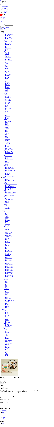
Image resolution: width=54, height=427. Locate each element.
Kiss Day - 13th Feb (8, 235)
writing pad (6, 335)
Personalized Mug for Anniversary (10, 186)
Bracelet (6, 129)
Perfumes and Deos (8, 135)
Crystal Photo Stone (8, 299)
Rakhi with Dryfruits (8, 36)
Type (4, 40)
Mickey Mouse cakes (8, 95)
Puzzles (6, 286)
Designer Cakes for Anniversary (9, 180)
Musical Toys (7, 346)
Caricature (6, 281)
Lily (5, 64)
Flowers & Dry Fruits (8, 79)
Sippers (6, 112)
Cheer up (6, 218)
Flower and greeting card (8, 258)
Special (5, 55)
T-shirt (6, 353)
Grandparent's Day (7, 229)
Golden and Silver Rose (8, 108)
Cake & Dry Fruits (7, 102)
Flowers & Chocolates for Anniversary (10, 192)
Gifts (4, 155)
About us (3, 418)
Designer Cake (7, 87)
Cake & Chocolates (8, 100)
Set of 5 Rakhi (7, 54)
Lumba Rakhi (7, 50)
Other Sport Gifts (7, 341)
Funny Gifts (7, 162)
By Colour (5, 69)
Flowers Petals (7, 67)
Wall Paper (6, 308)
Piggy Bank (7, 297)
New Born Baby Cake (8, 97)
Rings (6, 136)
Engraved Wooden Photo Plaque (9, 300)
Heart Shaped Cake (8, 83)
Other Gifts (5, 204)
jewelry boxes (7, 132)
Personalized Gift (6, 183)
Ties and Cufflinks (7, 142)
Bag (5, 349)
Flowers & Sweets (7, 78)
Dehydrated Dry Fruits (8, 117)
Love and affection (7, 220)
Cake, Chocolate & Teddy (8, 265)
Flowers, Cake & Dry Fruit (9, 267)
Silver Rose (6, 111)
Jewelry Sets (7, 133)
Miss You (6, 221)
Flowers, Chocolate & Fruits (9, 272)
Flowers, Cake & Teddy (8, 269)
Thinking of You (7, 225)
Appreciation (7, 217)
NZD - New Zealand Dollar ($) (6, 9)
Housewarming (7, 321)
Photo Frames (7, 197)
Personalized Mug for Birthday (9, 167)
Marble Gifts (7, 164)
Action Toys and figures (8, 343)
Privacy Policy (4, 410)
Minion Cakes (7, 96)
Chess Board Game (8, 339)
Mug (6, 285)
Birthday (6, 319)
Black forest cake (7, 85)
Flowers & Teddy (7, 173)
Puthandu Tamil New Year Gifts (9, 251)
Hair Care (6, 131)
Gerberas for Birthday (8, 148)
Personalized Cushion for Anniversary (10, 187)
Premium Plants (7, 317)
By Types (5, 310)
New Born (6, 214)
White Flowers (7, 72)
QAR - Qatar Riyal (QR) (5, 8)
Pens (6, 295)
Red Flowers (7, 71)
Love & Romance (7, 322)
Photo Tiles (6, 303)
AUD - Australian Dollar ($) (6, 10)
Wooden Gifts (7, 125)
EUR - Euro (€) (9, 3)
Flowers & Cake (7, 75)
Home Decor (7, 206)
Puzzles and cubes (7, 347)
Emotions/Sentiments (6, 216)
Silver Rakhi (7, 49)
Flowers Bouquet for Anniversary (9, 191)
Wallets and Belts (7, 143)
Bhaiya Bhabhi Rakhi (8, 57)
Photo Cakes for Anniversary (9, 179)
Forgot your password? (6, 27)
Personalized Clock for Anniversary (10, 185)
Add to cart (2, 383)
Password (1, 27)
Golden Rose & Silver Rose (9, 159)
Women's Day (7, 230)
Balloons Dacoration (8, 121)
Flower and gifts (7, 257)
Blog (2, 419)
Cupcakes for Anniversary (8, 182)
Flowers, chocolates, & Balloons (9, 274)
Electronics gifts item (8, 298)
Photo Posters (7, 306)
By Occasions (5, 318)
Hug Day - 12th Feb (8, 234)
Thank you (6, 222)
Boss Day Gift (7, 227)
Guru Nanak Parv (7, 242)
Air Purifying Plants (8, 126)
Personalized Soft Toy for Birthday (10, 169)
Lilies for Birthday (7, 146)
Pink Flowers (7, 70)
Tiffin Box (6, 334)
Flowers (3, 61)
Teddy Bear (7, 114)
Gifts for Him (7, 127)
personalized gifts (4, 278)
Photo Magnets (7, 302)
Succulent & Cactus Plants (8, 315)
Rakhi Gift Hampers (8, 59)
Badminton (6, 336)
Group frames (7, 301)
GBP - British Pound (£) (15, 3)
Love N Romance (7, 224)
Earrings (6, 130)
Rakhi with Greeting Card (8, 38)
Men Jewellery (7, 140)
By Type (5, 62)
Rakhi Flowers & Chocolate (9, 33)
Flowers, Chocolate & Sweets (9, 273)
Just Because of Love (8, 223)
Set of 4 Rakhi (7, 53)
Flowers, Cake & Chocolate (9, 266)
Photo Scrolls (7, 307)
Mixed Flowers (7, 65)
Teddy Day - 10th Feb (8, 233)
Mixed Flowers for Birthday (9, 149)
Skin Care (6, 137)
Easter (6, 240)
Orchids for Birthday (8, 147)
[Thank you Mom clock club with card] (9, 375)
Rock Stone (7, 304)
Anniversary (3, 177)
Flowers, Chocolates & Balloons (9, 176)
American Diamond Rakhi (8, 41)
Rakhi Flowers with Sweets (9, 34)
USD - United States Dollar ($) (6, 11)
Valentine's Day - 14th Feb (8, 236)
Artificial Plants (7, 120)
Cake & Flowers (7, 99)
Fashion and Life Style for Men (8, 138)
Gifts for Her (7, 128)
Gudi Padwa (7, 249)
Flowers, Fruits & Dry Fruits (9, 276)
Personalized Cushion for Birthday (10, 168)
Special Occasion (6, 226)
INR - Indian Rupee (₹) (5, 6)
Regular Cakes (7, 82)
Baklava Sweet (7, 118)
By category (5, 119)
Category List (4, 423)
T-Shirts (6, 288)
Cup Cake (6, 89)
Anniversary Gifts (7, 208)
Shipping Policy (4, 412)
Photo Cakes (7, 84)
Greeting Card (7, 290)
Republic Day (7, 247)
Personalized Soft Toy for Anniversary (10, 188)
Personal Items (6, 279)
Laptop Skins (7, 292)
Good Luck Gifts (7, 116)
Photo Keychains (7, 296)
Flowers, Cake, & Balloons (9, 270)
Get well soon (7, 219)
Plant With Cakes (7, 324)
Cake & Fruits (7, 103)
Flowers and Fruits (7, 261)
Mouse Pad (6, 293)
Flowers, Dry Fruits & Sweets (9, 275)
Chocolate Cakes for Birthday (9, 153)
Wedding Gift (7, 215)
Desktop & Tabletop (6, 289)
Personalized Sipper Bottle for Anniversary (11, 189)
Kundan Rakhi (7, 46)
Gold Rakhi (7, 45)
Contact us (3, 417)
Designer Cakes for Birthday (9, 152)
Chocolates (6, 105)
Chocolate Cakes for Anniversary (9, 181)
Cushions (6, 106)
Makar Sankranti (7, 245)
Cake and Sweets (7, 255)
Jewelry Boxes (7, 207)
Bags (6, 329)
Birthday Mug (7, 160)
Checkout (1, 20)
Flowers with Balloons (8, 263)
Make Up (6, 134)
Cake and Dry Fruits (8, 254)
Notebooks (6, 294)
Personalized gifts (6, 165)
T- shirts (6, 333)
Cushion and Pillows (8, 283)
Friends (6, 213)
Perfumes (6, 158)
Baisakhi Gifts (7, 250)
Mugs (6, 109)
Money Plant (7, 316)
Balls (6, 337)
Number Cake (7, 90)
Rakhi (3, 32)
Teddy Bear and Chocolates (9, 264)
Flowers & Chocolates (8, 172)
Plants (3, 309)
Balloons (6, 115)
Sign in (1, 29)
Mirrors (6, 284)
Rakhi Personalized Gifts (8, 60)
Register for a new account (3, 28)
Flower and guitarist (8, 74)
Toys (4, 342)
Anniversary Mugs (7, 200)
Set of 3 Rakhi (7, 52)
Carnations (6, 63)
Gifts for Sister (7, 58)
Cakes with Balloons (8, 256)
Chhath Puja (7, 238)
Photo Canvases (7, 305)
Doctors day (7, 228)
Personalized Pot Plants (8, 325)
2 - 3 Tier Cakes (7, 88)
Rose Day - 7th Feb (8, 231)
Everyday (5, 211)
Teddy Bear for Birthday (8, 156)
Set (4, 51)
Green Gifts (7, 202)
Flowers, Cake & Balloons (8, 194)
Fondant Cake (7, 86)
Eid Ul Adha (7, 241)
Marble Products (7, 123)
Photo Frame (7, 157)
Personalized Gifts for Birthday (9, 166)
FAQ (2, 416)
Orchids (6, 66)
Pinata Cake (7, 92)
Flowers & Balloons (8, 77)
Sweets (6, 113)
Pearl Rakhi (7, 47)
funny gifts (6, 122)
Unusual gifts (7, 124)
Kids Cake (5, 93)
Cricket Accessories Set (8, 340)
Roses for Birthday (7, 145)
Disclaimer (3, 413)
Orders (3, 22)
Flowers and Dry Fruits (8, 260)
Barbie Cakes (7, 94)
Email (1, 26)
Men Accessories (7, 139)
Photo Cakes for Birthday (8, 151)
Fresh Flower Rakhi (8, 44)
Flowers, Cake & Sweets (8, 268)
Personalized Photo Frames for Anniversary (11, 184)
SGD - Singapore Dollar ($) (5, 7)
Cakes (3, 80)
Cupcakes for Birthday (8, 154)
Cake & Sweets (7, 101)
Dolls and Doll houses (8, 344)
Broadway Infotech (23, 424)
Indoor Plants (7, 313)
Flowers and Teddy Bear (8, 262)
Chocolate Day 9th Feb (8, 232)
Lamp (6, 291)
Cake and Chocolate (8, 253)
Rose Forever (7, 68)
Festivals (5, 237)
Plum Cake (6, 91)
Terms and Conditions (5, 411)
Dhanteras (6, 239)
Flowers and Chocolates (8, 259)
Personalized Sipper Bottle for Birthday (10, 170)
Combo (5, 98)
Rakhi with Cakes (7, 35)
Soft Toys (6, 287)
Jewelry (6, 205)
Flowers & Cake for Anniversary (9, 193)
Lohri (6, 244)
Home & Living (7, 161)
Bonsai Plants (7, 312)
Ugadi (6, 248)
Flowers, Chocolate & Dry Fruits (9, 271)
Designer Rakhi (7, 43)
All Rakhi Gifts (7, 56)
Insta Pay (1, 0)
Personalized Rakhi (8, 48)
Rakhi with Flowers (8, 37)
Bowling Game (7, 338)
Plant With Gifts (7, 326)
